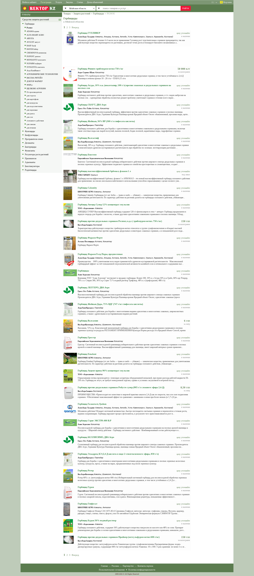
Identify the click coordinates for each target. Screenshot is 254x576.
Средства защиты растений (35, 19)
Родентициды (30, 170)
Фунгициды (30, 131)
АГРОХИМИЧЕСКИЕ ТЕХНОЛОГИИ (42, 74)
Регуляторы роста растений (36, 154)
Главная (104, 566)
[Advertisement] (214, 64)
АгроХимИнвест (33, 70)
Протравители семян (34, 139)
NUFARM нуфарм (34, 63)
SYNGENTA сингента (36, 67)
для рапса (31, 114)
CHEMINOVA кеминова (36, 53)
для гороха (31, 96)
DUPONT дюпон (33, 56)
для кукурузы (32, 103)
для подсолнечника (35, 106)
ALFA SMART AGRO (35, 35)
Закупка (69, 2)
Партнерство (128, 566)
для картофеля (32, 99)
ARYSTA (30, 38)
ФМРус (30, 85)
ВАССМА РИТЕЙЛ (34, 78)
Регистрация (46, 2)
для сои (30, 117)
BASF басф (31, 46)
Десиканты (29, 143)
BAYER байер (32, 49)
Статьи (80, 2)
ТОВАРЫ (26, 14)
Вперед (75, 27)
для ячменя (31, 128)
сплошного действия (35, 121)
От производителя (34, 92)
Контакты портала (145, 566)
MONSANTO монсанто (36, 60)
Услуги (58, 2)
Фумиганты (30, 150)
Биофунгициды (31, 135)
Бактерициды (30, 147)
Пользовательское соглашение (112, 570)
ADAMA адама (33, 31)
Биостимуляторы (32, 166)
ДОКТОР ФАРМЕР (35, 81)
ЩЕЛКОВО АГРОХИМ (36, 88)
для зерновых (32, 110)
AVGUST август (33, 42)
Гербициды (29, 24)
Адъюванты (30, 162)
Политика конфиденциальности (141, 570)
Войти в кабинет (29, 2)
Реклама (115, 566)
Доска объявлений (95, 2)
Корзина (226, 2)
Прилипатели (30, 158)
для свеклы (31, 124)
